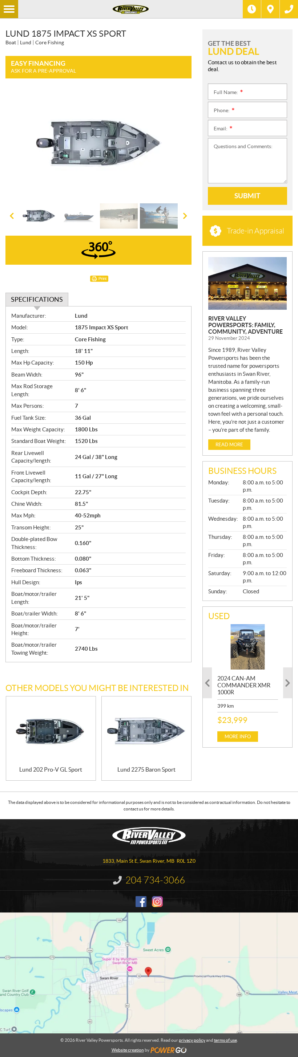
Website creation (128, 1050)
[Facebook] (141, 901)
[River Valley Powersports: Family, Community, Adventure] (247, 283)
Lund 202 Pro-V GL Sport (50, 769)
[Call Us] (289, 9)
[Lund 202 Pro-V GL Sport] (51, 731)
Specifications (37, 299)
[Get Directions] (270, 9)
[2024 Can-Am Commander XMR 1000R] (247, 647)
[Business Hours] (252, 9)
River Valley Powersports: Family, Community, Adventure (245, 325)
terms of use (225, 1040)
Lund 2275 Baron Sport (146, 769)
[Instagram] (157, 901)
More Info (238, 736)
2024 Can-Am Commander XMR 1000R (243, 685)
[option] (98, 143)
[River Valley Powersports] (130, 9)
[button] (20, 144)
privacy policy (192, 1040)
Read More (229, 444)
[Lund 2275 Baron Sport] (146, 731)
